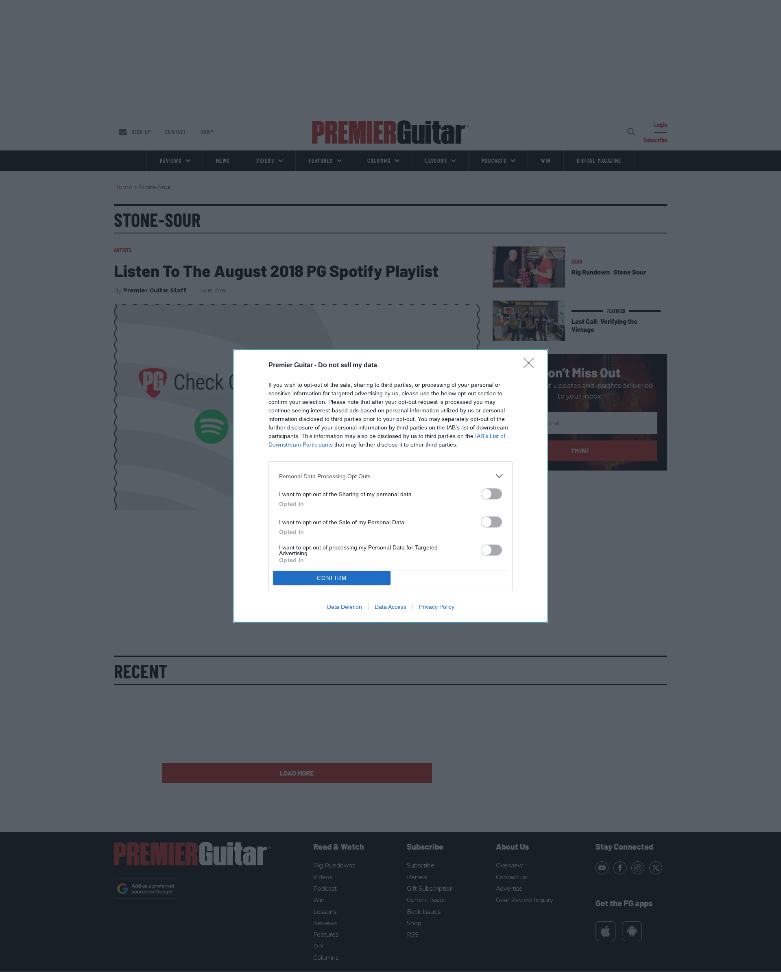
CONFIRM (332, 578)
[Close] (531, 365)
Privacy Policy (436, 607)
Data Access (390, 607)
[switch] (491, 493)
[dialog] (390, 486)
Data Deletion (344, 607)
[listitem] (390, 476)
